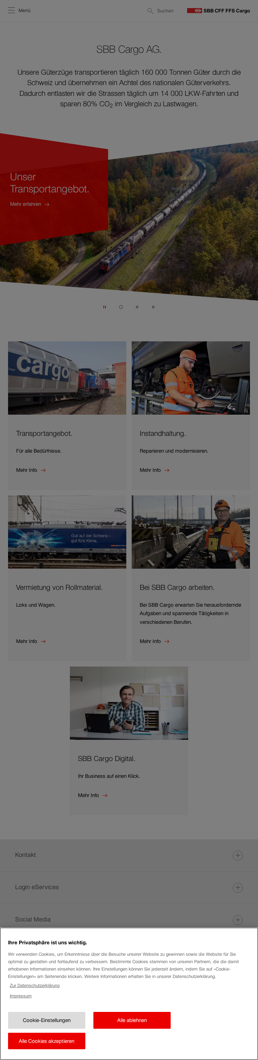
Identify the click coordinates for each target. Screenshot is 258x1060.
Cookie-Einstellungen (47, 1020)
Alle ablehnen (132, 1020)
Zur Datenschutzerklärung (34, 985)
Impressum (21, 995)
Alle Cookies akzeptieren (46, 1041)
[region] (129, 994)
